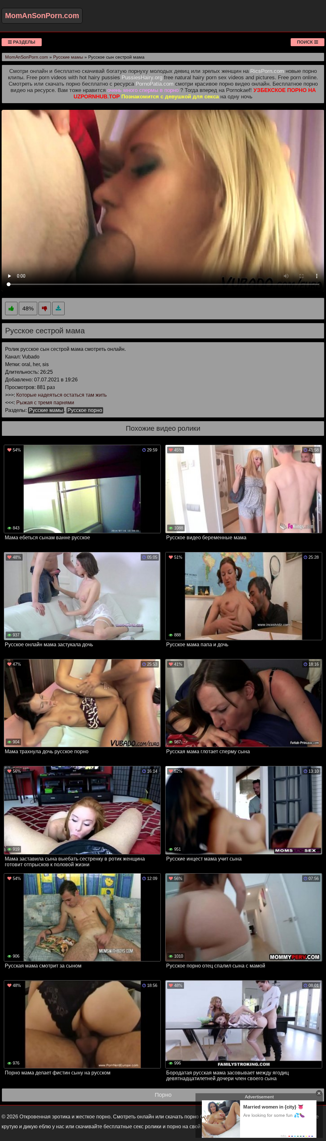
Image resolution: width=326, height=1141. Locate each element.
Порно (163, 1095)
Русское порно (84, 410)
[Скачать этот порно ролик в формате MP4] (58, 308)
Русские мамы (46, 410)
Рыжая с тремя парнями (45, 402)
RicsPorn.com (267, 71)
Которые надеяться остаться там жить (61, 395)
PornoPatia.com (155, 84)
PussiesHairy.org (142, 77)
